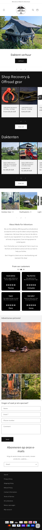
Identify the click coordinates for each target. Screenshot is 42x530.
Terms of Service (9, 496)
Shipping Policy (9, 483)
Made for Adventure (18, 529)
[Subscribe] (36, 464)
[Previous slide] (17, 69)
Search (6, 474)
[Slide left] (17, 121)
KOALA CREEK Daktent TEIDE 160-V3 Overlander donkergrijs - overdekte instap (10, 165)
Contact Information (10, 492)
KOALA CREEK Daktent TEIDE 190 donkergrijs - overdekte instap (27, 164)
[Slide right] (25, 121)
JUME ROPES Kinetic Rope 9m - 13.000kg (27, 108)
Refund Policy (8, 488)
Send (7, 439)
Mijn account (8, 509)
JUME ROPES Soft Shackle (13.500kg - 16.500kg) (10, 108)
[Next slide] (25, 69)
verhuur (21, 61)
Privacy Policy (8, 479)
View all (21, 127)
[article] (10, 281)
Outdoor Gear (6, 212)
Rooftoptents (24, 212)
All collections (8, 501)
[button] (4, 10)
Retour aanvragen (9, 505)
